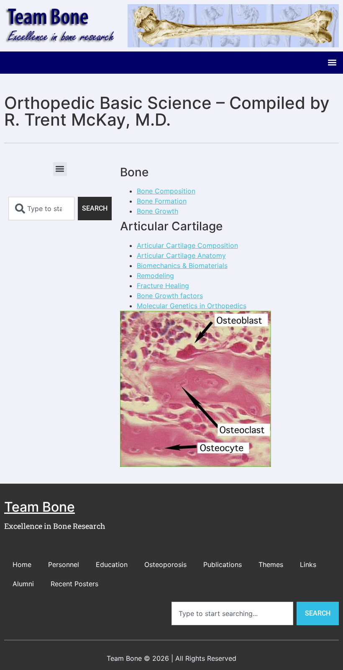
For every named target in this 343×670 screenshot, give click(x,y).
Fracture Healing (163, 285)
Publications (222, 564)
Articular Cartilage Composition (187, 245)
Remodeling (155, 275)
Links (308, 564)
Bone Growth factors (170, 295)
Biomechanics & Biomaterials (182, 265)
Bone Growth (157, 211)
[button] (332, 63)
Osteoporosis (165, 564)
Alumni (23, 584)
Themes (271, 564)
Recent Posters (74, 584)
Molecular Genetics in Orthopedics (191, 306)
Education (112, 564)
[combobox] (41, 208)
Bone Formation (162, 201)
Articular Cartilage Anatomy (181, 255)
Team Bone (39, 507)
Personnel (63, 564)
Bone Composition (166, 191)
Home (22, 564)
